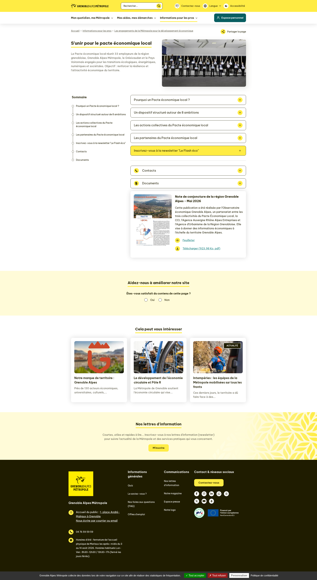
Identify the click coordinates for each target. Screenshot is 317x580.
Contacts (81, 151)
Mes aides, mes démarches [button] (135, 17)
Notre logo (170, 509)
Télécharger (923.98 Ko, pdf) (201, 248)
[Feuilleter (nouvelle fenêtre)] (153, 247)
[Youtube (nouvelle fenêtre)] (204, 501)
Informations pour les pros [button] (177, 17)
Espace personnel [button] (232, 17)
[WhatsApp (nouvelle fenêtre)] (218, 493)
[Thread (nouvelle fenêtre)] (226, 493)
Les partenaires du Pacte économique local (100, 134)
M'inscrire (158, 447)
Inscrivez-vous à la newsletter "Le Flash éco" (101, 143)
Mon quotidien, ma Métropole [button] (90, 17)
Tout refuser (218, 575)
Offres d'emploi (136, 514)
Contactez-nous (208, 482)
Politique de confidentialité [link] (264, 575)
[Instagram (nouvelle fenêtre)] (204, 493)
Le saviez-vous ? (137, 493)
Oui (152, 300)
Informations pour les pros (97, 30)
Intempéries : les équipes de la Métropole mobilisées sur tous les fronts (217, 382)
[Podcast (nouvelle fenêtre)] (211, 501)
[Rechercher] (158, 5)
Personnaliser (239, 575)
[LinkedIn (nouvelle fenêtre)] (211, 493)
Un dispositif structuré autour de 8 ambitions (101, 114)
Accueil (75, 30)
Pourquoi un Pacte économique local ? (97, 106)
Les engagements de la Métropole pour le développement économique (153, 30)
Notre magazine (173, 493)
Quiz (130, 485)
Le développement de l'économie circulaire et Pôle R (158, 380)
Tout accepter (196, 575)
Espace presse (172, 501)
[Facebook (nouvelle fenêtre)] (196, 493)
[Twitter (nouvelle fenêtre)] (196, 501)
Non (167, 300)
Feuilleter (189, 240)
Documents (82, 159)
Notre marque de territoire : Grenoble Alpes (94, 380)
